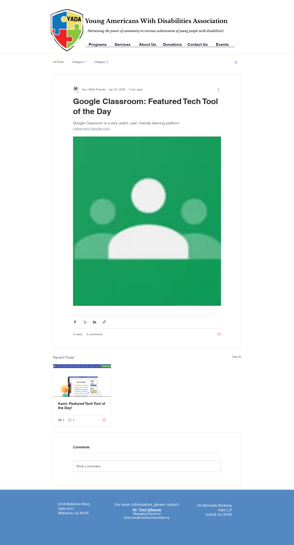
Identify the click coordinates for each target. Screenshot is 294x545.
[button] (236, 62)
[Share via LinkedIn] (94, 322)
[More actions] (218, 89)
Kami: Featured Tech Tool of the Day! (81, 405)
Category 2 (101, 62)
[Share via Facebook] (75, 322)
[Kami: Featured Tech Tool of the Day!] (82, 380)
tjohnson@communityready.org (146, 517)
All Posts (58, 62)
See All (236, 356)
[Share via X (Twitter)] (85, 322)
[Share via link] (104, 322)
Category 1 (79, 62)
